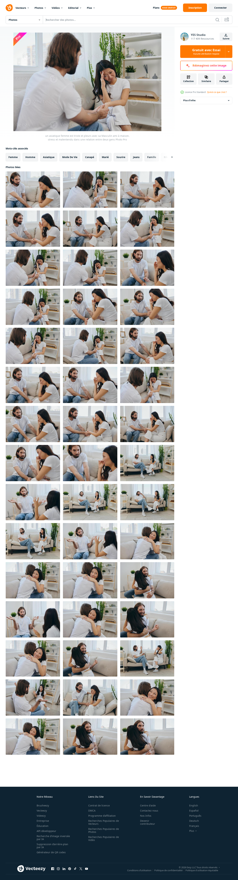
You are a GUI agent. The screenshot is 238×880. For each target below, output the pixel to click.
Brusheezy (43, 805)
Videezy (41, 815)
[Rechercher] (217, 20)
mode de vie (69, 157)
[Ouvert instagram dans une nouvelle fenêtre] (58, 868)
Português (195, 815)
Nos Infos (145, 815)
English (193, 805)
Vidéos (56, 8)
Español (194, 810)
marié (105, 157)
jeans (136, 157)
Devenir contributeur (147, 822)
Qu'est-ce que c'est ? (217, 92)
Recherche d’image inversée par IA (53, 837)
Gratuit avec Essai (206, 51)
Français (194, 826)
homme (30, 157)
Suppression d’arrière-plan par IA (52, 846)
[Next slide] (169, 157)
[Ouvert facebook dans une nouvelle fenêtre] (52, 868)
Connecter (220, 7)
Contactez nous (149, 810)
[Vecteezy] (9, 7)
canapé (89, 157)
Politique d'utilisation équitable (202, 870)
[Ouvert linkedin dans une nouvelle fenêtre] (64, 868)
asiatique (48, 157)
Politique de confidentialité (168, 870)
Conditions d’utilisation (139, 870)
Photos (39, 8)
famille (151, 157)
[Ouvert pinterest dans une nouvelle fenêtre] (69, 868)
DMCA (91, 810)
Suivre (226, 38)
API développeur (46, 831)
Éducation (42, 826)
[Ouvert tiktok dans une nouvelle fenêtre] (75, 868)
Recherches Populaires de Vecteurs (103, 822)
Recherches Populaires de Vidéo (103, 838)
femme (13, 157)
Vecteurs (21, 8)
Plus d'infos (189, 100)
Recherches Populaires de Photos (103, 830)
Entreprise (43, 820)
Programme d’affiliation (102, 815)
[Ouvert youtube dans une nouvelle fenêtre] (86, 868)
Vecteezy (42, 810)
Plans (156, 7)
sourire (120, 157)
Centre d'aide (148, 805)
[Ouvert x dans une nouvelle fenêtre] (80, 868)
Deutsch (194, 820)
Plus (89, 8)
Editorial (73, 8)
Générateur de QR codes (51, 852)
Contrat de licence (99, 805)
